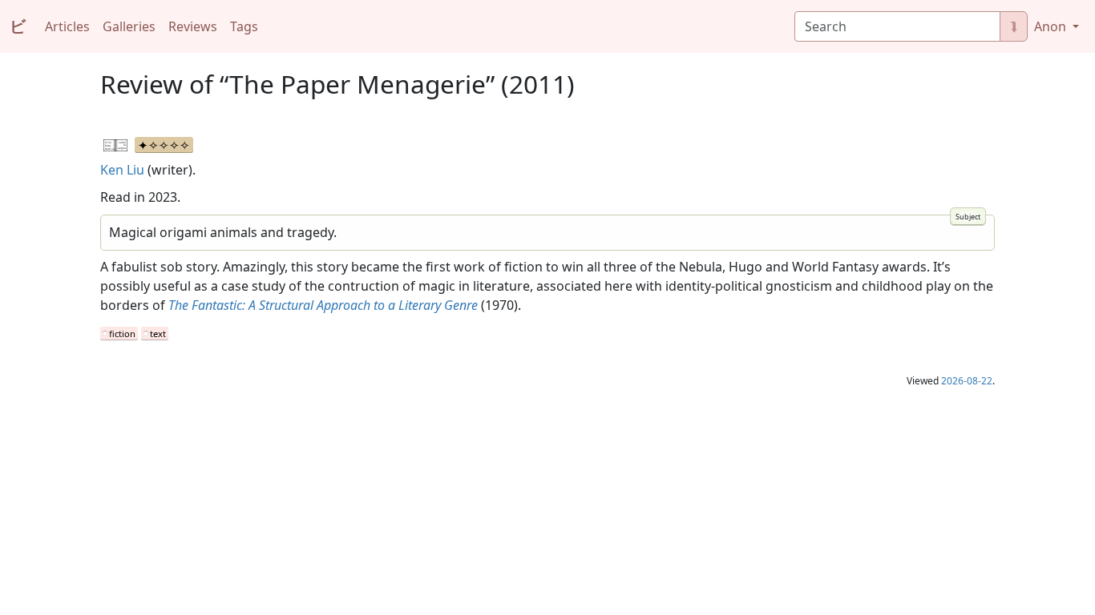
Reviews (192, 26)
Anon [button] (1051, 26)
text (158, 334)
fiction (122, 334)
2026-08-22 (966, 381)
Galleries (129, 26)
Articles (67, 26)
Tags (244, 26)
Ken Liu (122, 170)
